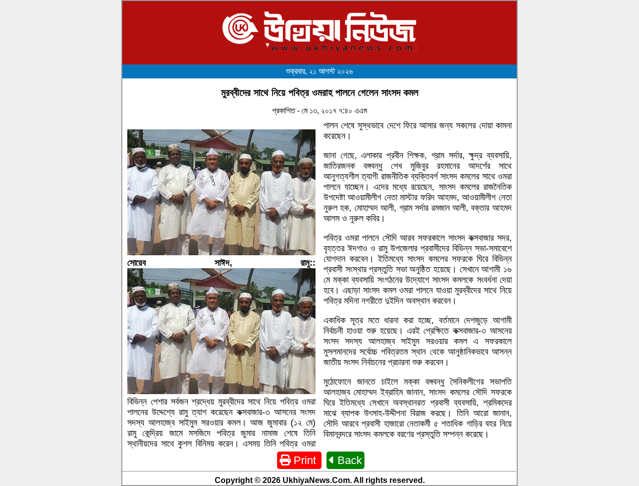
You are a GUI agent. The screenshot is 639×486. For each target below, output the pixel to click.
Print (305, 460)
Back (348, 460)
